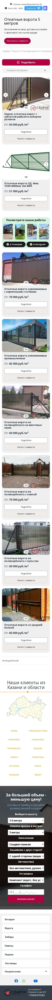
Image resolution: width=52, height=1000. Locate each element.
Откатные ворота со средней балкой (23, 626)
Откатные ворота (30, 51)
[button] (5, 95)
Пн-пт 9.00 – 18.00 (15, 8)
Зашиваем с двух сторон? (26, 849)
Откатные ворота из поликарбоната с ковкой (20, 493)
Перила (9, 954)
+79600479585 (36, 995)
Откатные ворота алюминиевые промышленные (25, 357)
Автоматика (26, 861)
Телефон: (26, 885)
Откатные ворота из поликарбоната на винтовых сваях (23, 425)
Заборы (9, 936)
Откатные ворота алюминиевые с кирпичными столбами (25, 290)
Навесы (9, 945)
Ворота (15, 51)
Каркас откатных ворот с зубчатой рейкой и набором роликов (22, 116)
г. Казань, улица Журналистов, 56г (27, 4)
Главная (6, 51)
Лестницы (11, 963)
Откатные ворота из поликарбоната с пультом (21, 560)
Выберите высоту (26, 814)
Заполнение (26, 838)
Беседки (10, 919)
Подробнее (26, 132)
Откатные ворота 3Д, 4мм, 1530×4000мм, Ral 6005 (21, 185)
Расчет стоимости (26, 138)
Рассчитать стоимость (17, 41)
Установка (26, 873)
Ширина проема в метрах (26, 826)
